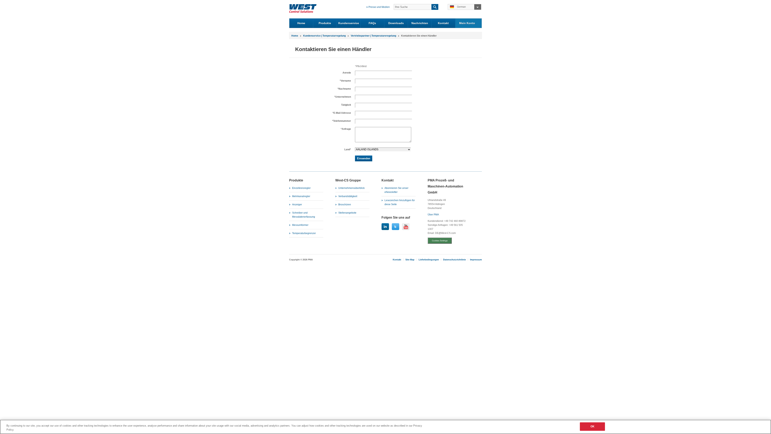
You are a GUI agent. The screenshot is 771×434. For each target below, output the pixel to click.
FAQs (372, 23)
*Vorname (345, 80)
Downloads (396, 23)
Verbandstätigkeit (347, 196)
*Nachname (344, 88)
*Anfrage (346, 129)
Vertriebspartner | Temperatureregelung (373, 35)
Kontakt (443, 23)
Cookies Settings (440, 241)
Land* (347, 149)
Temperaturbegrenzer (304, 233)
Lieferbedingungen (429, 259)
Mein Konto (467, 23)
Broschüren (344, 204)
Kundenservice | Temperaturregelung (324, 35)
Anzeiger (297, 204)
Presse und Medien (379, 7)
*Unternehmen (342, 96)
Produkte (325, 23)
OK (592, 426)
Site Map (409, 259)
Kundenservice (348, 23)
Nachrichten (419, 23)
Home (301, 23)
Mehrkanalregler (301, 196)
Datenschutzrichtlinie (454, 259)
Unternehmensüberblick (351, 188)
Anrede (347, 72)
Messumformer (300, 225)
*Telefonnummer (341, 121)
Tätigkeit (346, 104)
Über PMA (433, 214)
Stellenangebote (347, 212)
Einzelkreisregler (301, 188)
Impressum (476, 259)
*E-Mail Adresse (341, 113)
